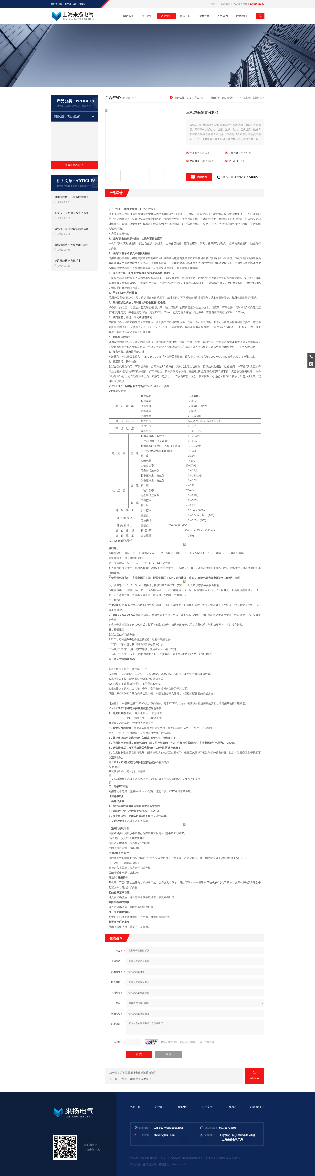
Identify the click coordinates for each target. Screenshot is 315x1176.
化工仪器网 (149, 1164)
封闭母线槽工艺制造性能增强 (71, 197)
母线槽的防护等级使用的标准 (71, 244)
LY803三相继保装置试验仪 (135, 1079)
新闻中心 (185, 16)
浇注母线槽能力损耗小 (67, 260)
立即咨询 (202, 176)
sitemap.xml (179, 1164)
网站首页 (128, 16)
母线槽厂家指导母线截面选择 (71, 228)
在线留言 (213, 3)
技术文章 (204, 16)
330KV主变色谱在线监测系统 (71, 213)
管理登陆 (164, 1164)
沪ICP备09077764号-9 (229, 1157)
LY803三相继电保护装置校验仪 (138, 1072)
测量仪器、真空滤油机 (67, 116)
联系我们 (225, 3)
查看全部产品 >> (74, 165)
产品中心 (166, 16)
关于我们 (147, 16)
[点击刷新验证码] (151, 1042)
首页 (188, 97)
